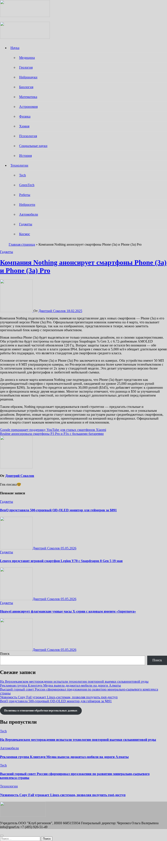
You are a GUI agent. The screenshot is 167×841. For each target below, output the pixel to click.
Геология (26, 67)
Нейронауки (28, 77)
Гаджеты (25, 224)
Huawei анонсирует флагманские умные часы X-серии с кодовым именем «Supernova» (68, 611)
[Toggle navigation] (2, 19)
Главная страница (22, 244)
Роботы (24, 195)
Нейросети (27, 204)
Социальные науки (33, 146)
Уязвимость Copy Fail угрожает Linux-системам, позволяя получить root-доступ (59, 697)
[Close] (1, 835)
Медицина (27, 57)
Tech (22, 175)
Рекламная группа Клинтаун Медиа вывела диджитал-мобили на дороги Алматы (60, 685)
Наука (14, 48)
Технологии (19, 165)
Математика (28, 97)
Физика (24, 116)
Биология (26, 87)
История (25, 155)
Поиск (5, 653)
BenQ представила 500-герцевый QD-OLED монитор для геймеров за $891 (58, 510)
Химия (24, 126)
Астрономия (28, 106)
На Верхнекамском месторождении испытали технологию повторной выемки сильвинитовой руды (74, 681)
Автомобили (28, 214)
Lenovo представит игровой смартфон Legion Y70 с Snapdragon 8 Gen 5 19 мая (61, 561)
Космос (24, 234)
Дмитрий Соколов (52, 311)
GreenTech (26, 185)
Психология (28, 136)
